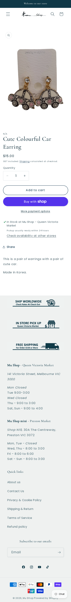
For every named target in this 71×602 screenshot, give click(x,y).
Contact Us (15, 491)
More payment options (35, 211)
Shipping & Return (20, 509)
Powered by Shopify (46, 598)
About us (13, 482)
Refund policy (17, 527)
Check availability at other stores (31, 236)
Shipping (24, 161)
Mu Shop (28, 598)
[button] (8, 14)
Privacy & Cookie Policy (24, 500)
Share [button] (11, 247)
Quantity (9, 168)
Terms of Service (19, 518)
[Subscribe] (59, 552)
